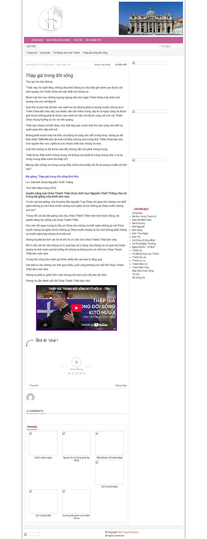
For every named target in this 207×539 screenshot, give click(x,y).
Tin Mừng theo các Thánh (145, 254)
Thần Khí (43, 139)
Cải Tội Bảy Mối (43, 515)
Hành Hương (138, 223)
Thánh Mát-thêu (140, 267)
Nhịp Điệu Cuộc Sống (58, 40)
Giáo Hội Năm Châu (142, 220)
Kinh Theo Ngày (140, 233)
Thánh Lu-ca (138, 260)
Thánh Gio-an (139, 257)
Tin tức (77, 40)
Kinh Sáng (137, 230)
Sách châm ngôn (43, 457)
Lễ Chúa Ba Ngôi (109, 486)
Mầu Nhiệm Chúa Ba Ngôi (110, 457)
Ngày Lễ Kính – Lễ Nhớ (143, 247)
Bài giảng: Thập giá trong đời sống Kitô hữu (52, 176)
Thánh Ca (137, 250)
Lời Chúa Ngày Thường (144, 243)
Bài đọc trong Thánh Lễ (144, 216)
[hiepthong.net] (51, 18)
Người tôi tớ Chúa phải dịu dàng (76, 459)
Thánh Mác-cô (139, 264)
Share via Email (102, 65)
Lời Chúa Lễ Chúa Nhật (143, 240)
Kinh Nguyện (138, 226)
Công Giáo (37, 40)
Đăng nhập (121, 385)
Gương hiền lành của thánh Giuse (76, 516)
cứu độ (63, 149)
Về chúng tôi (93, 40)
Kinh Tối (136, 237)
